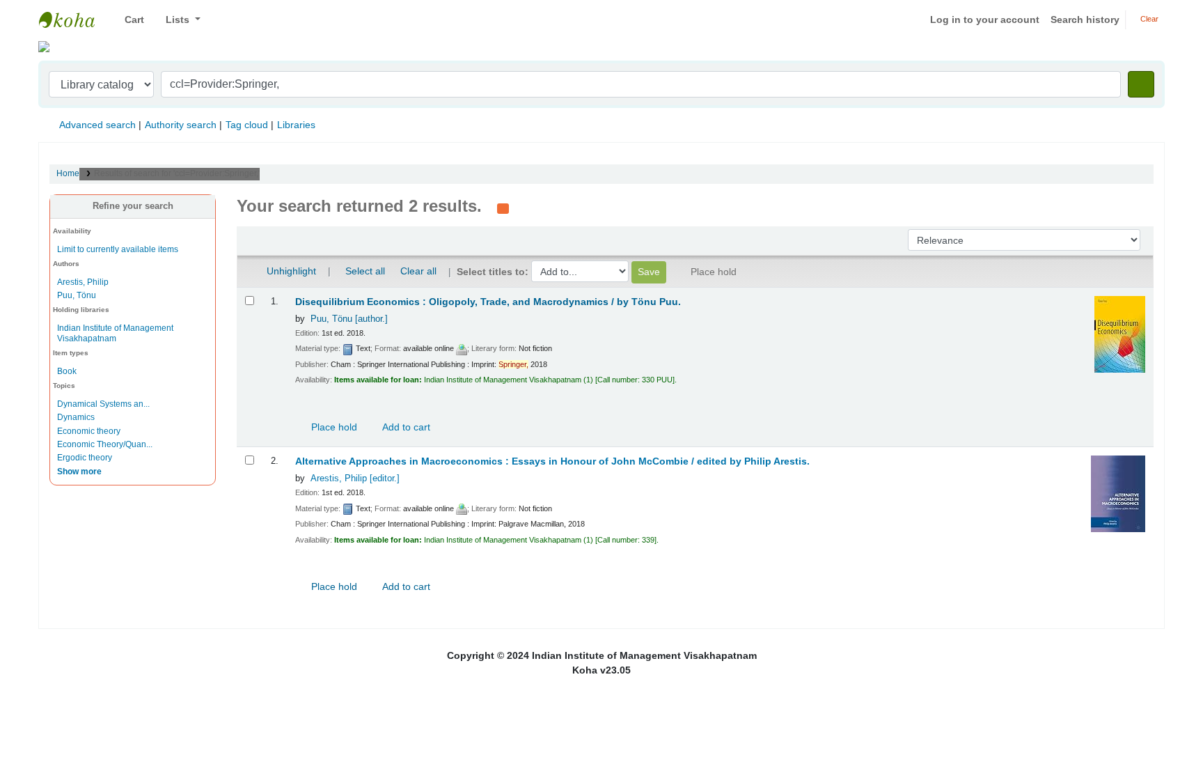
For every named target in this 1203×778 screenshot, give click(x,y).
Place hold (332, 427)
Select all (365, 271)
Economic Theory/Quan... (104, 444)
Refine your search (133, 206)
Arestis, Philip (83, 282)
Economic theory (88, 431)
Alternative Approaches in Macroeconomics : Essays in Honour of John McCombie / (552, 461)
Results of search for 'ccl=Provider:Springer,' (177, 173)
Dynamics (76, 417)
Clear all (418, 271)
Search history (1085, 19)
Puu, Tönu (76, 295)
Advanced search (97, 124)
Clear (1148, 19)
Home (67, 173)
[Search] (1141, 84)
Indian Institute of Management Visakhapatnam (74, 19)
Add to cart (405, 427)
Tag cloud (247, 124)
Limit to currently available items (117, 249)
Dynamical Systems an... (103, 404)
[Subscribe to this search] (503, 207)
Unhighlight (290, 271)
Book (67, 371)
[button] (129, 20)
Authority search (181, 124)
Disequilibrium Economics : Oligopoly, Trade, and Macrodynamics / (488, 302)
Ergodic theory (84, 457)
